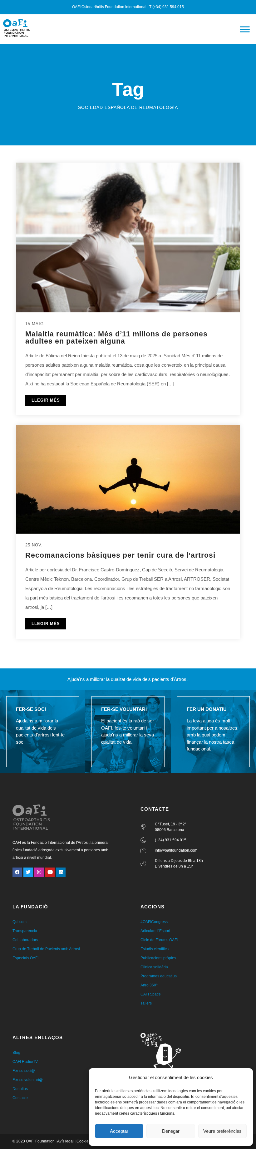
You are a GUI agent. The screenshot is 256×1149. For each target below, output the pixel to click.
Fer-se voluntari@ (27, 1080)
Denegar (171, 1131)
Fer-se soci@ (23, 1070)
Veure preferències (222, 1131)
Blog (16, 1052)
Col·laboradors (25, 940)
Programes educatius (158, 976)
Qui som (19, 922)
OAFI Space (150, 994)
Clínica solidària (154, 967)
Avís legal (65, 1141)
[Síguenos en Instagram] (39, 872)
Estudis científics (154, 949)
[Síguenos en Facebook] (17, 872)
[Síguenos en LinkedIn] (61, 872)
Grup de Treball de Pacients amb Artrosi (46, 949)
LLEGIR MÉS (46, 400)
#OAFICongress (154, 922)
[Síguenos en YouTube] (50, 872)
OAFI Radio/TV (25, 1061)
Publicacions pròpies (158, 958)
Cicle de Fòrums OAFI (159, 940)
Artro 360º (148, 985)
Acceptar (119, 1131)
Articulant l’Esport (155, 931)
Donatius (20, 1089)
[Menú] (245, 29)
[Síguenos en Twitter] (28, 872)
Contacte (20, 1098)
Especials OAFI (25, 958)
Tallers (146, 1003)
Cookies (83, 1141)
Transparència (24, 931)
